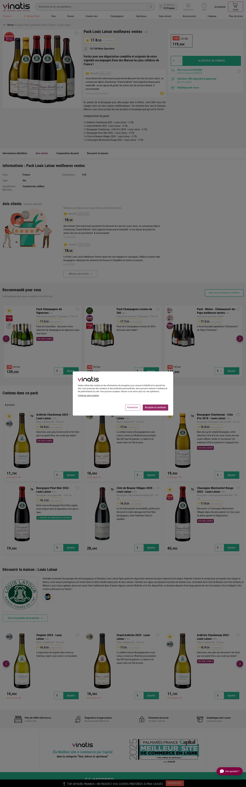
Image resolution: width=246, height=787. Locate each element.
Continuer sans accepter (88, 395)
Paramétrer (132, 407)
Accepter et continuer (155, 407)
